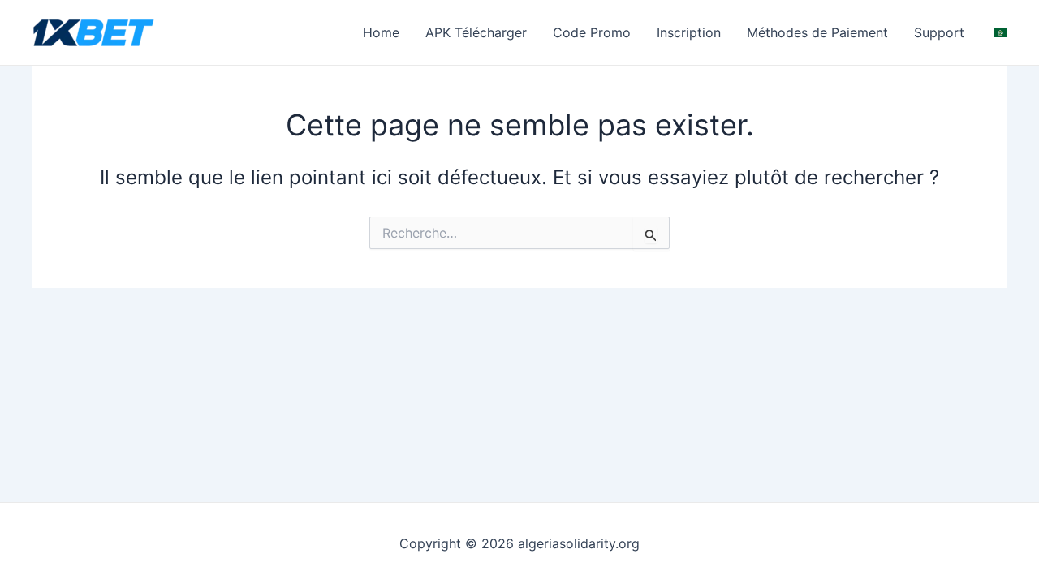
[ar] (1000, 32)
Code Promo (592, 32)
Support (939, 32)
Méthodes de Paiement (817, 32)
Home (381, 32)
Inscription (689, 32)
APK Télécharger (476, 32)
